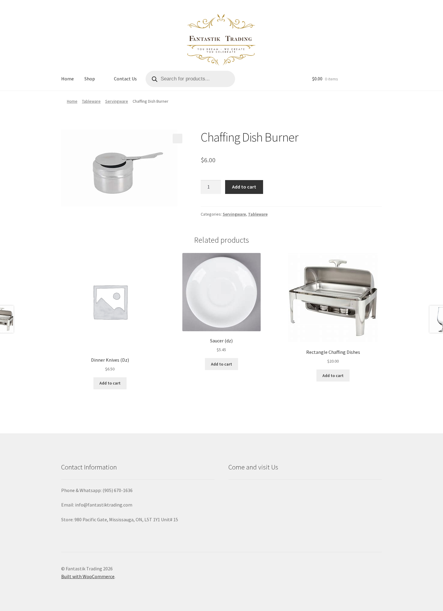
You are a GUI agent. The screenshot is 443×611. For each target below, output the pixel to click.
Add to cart (244, 187)
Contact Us (125, 79)
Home (67, 79)
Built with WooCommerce (88, 576)
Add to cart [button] (110, 383)
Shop (89, 79)
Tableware (91, 101)
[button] (177, 138)
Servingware (116, 101)
